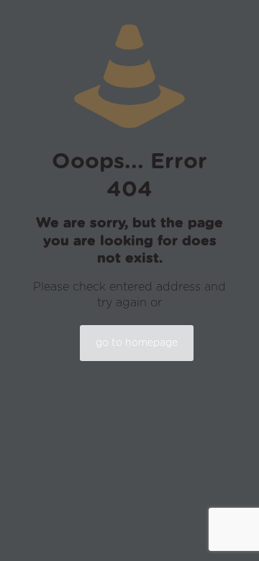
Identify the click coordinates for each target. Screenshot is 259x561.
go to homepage (137, 343)
